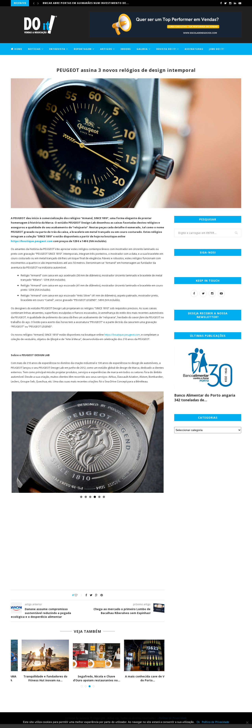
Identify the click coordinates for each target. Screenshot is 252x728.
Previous (6, 577)
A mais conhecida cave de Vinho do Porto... (139, 678)
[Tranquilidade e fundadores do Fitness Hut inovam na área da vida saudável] (36, 655)
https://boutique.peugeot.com (122, 334)
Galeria (142, 48)
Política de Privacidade (215, 721)
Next (169, 577)
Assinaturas (194, 48)
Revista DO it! (166, 48)
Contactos (19, 60)
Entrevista (57, 48)
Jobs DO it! (216, 48)
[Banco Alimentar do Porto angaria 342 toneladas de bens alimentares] (207, 367)
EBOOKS (126, 48)
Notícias (34, 48)
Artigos (106, 48)
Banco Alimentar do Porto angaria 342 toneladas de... (204, 397)
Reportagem (83, 48)
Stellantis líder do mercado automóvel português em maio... (90, 3)
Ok (198, 721)
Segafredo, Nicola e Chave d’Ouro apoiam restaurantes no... (87, 678)
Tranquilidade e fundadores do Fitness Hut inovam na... (36, 678)
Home (18, 48)
